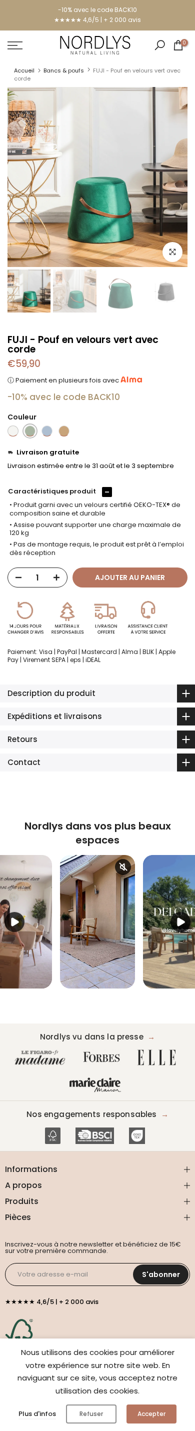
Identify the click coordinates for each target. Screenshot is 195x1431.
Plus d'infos (37, 1413)
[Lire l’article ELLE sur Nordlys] (159, 1058)
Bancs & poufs (64, 70)
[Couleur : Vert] (30, 431)
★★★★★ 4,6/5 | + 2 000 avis (97, 20)
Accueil (24, 70)
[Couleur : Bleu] (47, 431)
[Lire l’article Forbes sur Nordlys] (104, 1058)
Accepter (152, 1414)
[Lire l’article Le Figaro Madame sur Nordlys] (42, 1058)
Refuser (91, 1414)
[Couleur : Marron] (64, 431)
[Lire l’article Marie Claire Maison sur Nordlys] (97, 1085)
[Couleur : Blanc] (13, 431)
